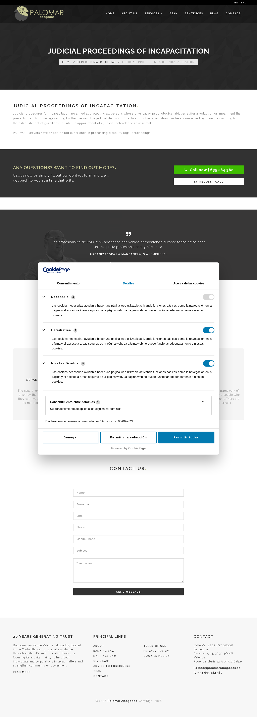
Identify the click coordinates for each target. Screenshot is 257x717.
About (98, 646)
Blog (214, 13)
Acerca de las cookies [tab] (188, 283)
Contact (233, 13)
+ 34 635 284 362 (209, 672)
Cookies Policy (157, 656)
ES (236, 2)
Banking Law (104, 651)
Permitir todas (186, 437)
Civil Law (101, 661)
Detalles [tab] (128, 283)
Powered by (128, 448)
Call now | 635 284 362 (211, 170)
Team (173, 13)
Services (152, 13)
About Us (129, 13)
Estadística (61, 330)
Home (110, 13)
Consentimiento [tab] (68, 283)
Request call (210, 181)
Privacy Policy (156, 651)
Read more (22, 672)
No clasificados (65, 363)
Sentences (194, 13)
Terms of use (155, 646)
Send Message (128, 591)
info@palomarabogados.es (219, 667)
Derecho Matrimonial (96, 62)
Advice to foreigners (112, 666)
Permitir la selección (128, 437)
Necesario (60, 297)
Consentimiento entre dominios (74, 402)
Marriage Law (104, 656)
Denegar (70, 437)
